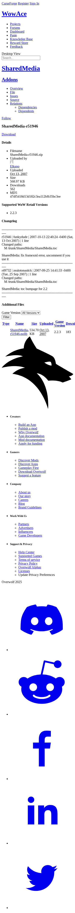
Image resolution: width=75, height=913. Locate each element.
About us (24, 492)
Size (34, 323)
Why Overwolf (28, 432)
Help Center (26, 552)
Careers (23, 500)
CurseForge (9, 3)
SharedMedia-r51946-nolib (19, 332)
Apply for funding (30, 443)
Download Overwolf (32, 471)
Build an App (27, 424)
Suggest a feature (29, 475)
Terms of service (29, 559)
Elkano (14, 166)
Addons (10, 79)
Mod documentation (31, 440)
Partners (23, 524)
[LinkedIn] (41, 843)
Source (14, 100)
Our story (24, 496)
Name (19, 323)
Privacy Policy (28, 563)
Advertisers (25, 528)
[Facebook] (41, 778)
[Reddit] (41, 714)
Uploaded (46, 323)
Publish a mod (27, 428)
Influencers (25, 531)
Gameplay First (28, 468)
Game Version (59, 323)
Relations (16, 103)
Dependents (26, 111)
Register (23, 3)
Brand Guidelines (29, 507)
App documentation (31, 436)
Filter (6, 317)
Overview (16, 88)
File (12, 92)
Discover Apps (28, 464)
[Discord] (41, 650)
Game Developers (30, 535)
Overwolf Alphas (29, 567)
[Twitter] (41, 907)
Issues (14, 96)
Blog (21, 503)
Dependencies (27, 107)
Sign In (34, 3)
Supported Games (30, 556)
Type (5, 323)
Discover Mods (28, 460)
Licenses (24, 571)
